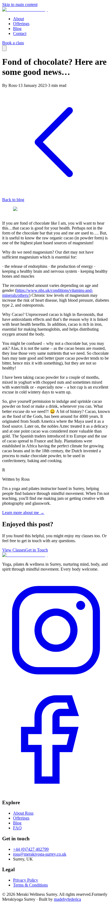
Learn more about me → (23, 512)
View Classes (13, 550)
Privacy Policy (25, 880)
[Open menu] (4, 48)
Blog (17, 28)
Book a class (13, 42)
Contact (19, 33)
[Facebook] (56, 792)
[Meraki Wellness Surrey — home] (25, 9)
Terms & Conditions (30, 885)
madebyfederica (67, 899)
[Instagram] (56, 682)
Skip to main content (20, 4)
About (18, 18)
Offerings (21, 23)
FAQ (17, 828)
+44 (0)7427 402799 (31, 849)
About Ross (23, 813)
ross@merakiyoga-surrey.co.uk (39, 854)
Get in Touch (36, 550)
